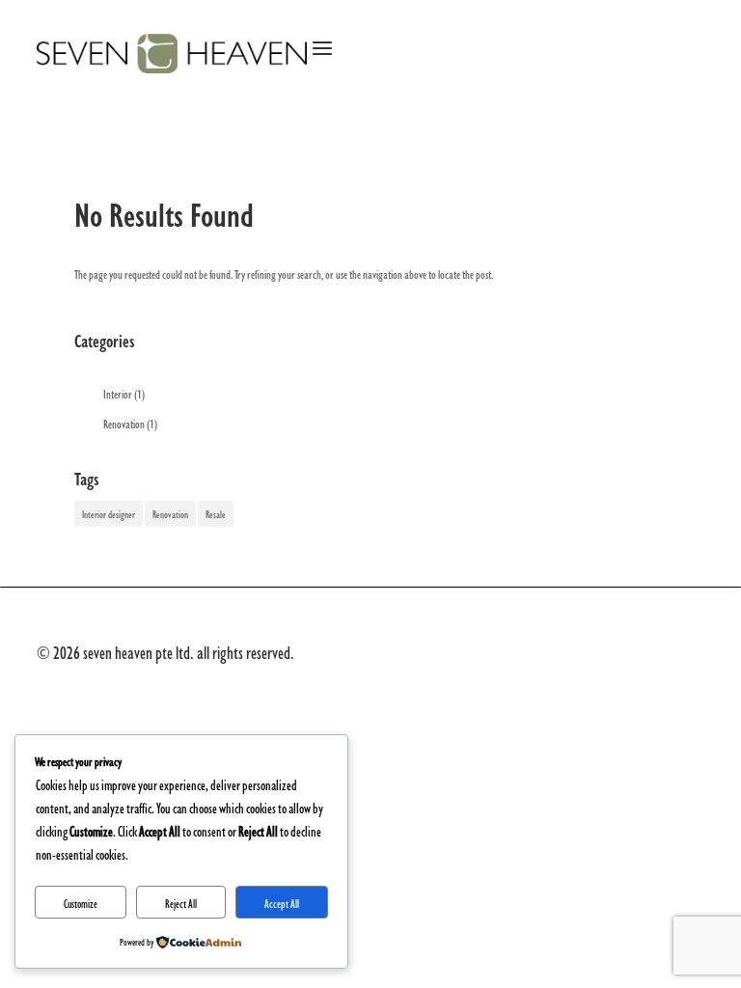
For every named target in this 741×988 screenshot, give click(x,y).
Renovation (124, 422)
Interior (117, 392)
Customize (80, 902)
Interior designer (108, 513)
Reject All (181, 902)
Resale (216, 513)
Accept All (281, 902)
